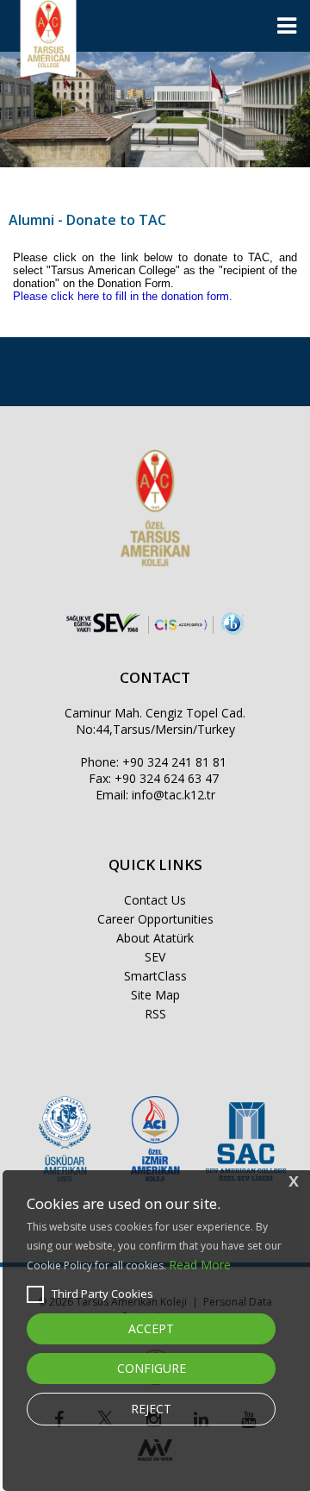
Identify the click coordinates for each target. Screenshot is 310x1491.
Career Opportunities (155, 919)
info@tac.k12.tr (173, 794)
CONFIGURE (151, 1368)
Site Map (155, 995)
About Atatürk (155, 938)
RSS (155, 1013)
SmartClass (155, 976)
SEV (155, 957)
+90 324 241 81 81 (174, 762)
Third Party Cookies (102, 1293)
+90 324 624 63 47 (167, 778)
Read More (200, 1264)
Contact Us (155, 900)
